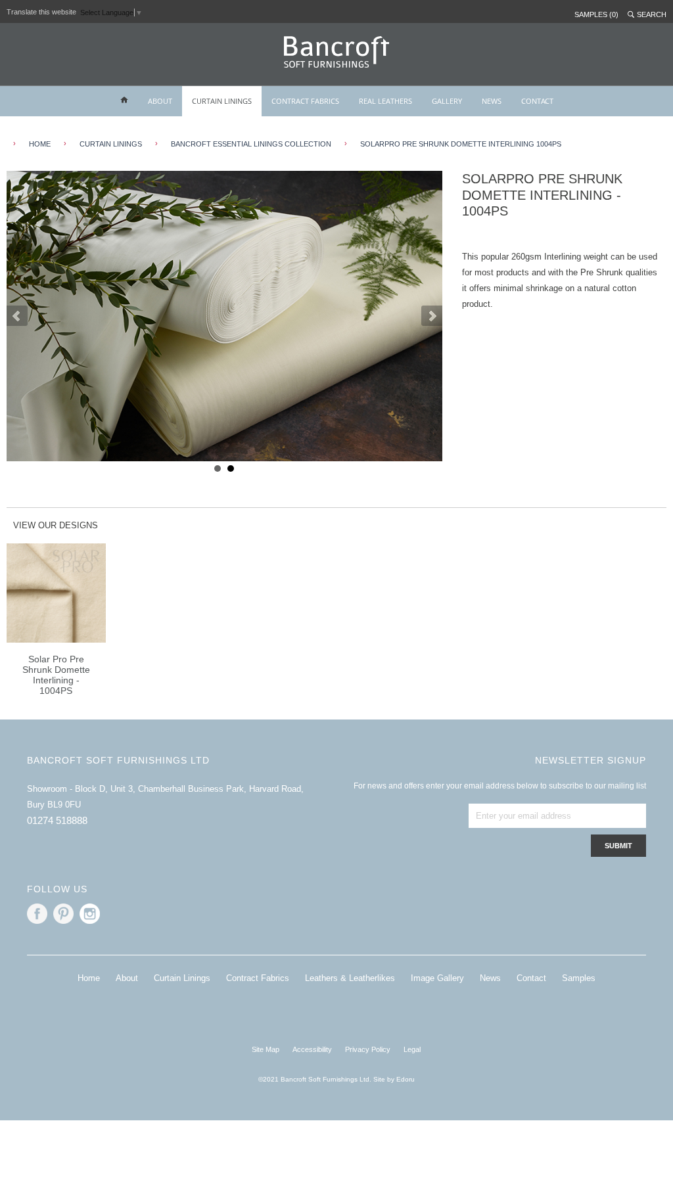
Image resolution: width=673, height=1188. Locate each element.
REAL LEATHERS (385, 101)
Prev (17, 316)
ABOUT (160, 101)
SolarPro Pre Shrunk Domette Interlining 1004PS (460, 144)
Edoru (405, 1079)
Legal (412, 1049)
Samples (578, 978)
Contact (531, 978)
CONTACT (537, 101)
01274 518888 (57, 820)
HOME (40, 144)
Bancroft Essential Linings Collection (251, 144)
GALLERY (447, 101)
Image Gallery (437, 978)
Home (89, 978)
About (127, 978)
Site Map (265, 1049)
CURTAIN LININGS (222, 101)
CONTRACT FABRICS (305, 101)
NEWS (491, 101)
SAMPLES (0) (596, 14)
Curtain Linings (182, 978)
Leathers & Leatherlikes (350, 978)
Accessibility (312, 1049)
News (490, 978)
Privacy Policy (367, 1049)
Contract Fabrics (257, 978)
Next (431, 316)
